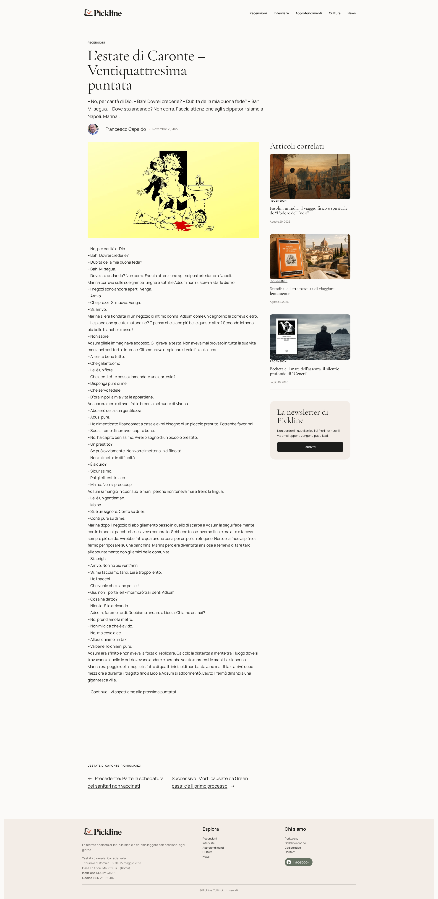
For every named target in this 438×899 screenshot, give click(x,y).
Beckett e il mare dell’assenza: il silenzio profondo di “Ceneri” (304, 371)
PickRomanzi (131, 765)
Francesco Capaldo (125, 129)
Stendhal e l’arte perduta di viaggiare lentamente (302, 291)
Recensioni (96, 42)
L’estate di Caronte (103, 765)
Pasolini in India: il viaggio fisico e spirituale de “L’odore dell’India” (308, 211)
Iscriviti (310, 447)
